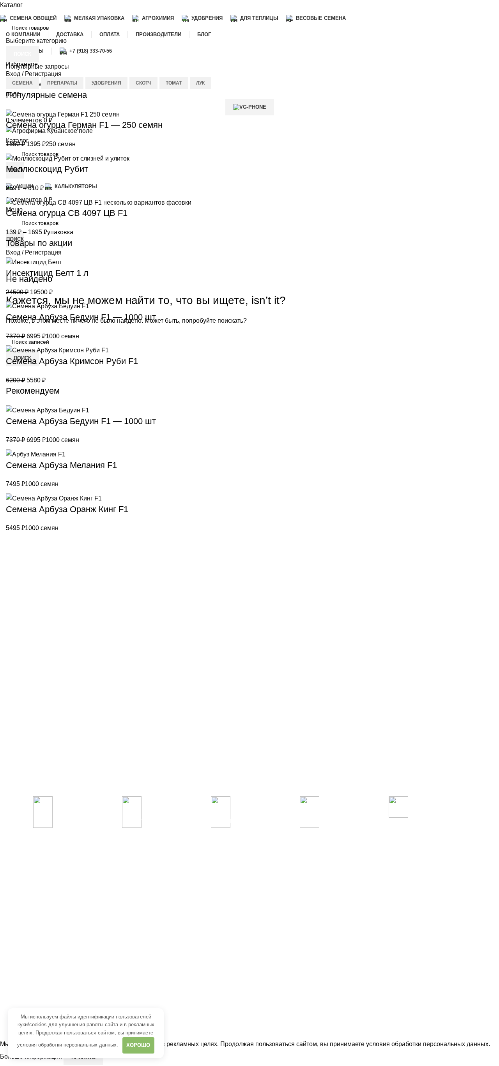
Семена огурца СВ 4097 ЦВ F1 (66, 213)
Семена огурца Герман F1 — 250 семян (84, 125)
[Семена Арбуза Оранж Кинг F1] (54, 498)
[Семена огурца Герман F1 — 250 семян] (63, 114)
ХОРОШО (138, 1045)
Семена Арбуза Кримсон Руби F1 (72, 361)
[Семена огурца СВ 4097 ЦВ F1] (98, 202)
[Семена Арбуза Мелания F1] (35, 454)
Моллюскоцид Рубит (47, 169)
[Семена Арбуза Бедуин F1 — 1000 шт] (47, 305)
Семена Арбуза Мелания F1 (61, 465)
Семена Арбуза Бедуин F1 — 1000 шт (81, 317)
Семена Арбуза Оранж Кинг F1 (67, 509)
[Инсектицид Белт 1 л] (34, 261)
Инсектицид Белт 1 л (47, 273)
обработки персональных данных (77, 1045)
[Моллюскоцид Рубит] (67, 158)
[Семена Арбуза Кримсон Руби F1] (57, 349)
